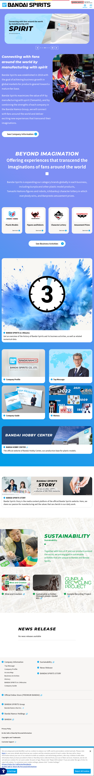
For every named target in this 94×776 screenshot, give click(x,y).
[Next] (56, 48)
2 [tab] (42, 49)
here (4, 753)
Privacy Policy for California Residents (16, 764)
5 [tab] (49, 49)
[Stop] (52, 48)
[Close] (90, 751)
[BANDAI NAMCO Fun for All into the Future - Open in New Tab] (81, 3)
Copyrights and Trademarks (11, 737)
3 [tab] (44, 49)
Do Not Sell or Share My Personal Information (17, 733)
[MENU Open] (90, 6)
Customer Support (8, 742)
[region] (47, 762)
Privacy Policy (6, 729)
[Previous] (37, 48)
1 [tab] (40, 49)
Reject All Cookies (82, 771)
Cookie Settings (9, 771)
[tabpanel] (47, 29)
